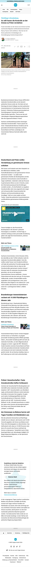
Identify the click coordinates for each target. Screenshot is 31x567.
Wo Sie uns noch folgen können (17, 550)
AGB (16, 555)
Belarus (20, 9)
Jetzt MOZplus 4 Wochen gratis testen (15, 1)
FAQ (27, 555)
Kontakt (27, 560)
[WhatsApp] (14, 546)
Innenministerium (14, 9)
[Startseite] (3, 533)
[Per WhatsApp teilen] (24, 46)
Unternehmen (22, 557)
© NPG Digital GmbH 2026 (15, 542)
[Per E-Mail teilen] (21, 46)
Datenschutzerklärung (10, 494)
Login (28, 4)
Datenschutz (22, 555)
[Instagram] (11, 546)
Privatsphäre (6, 555)
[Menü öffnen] (1, 5)
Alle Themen (18, 11)
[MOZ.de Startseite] (15, 5)
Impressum (13, 562)
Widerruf (19, 562)
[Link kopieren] (15, 46)
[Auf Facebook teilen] (18, 46)
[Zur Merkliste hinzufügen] (29, 46)
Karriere (12, 555)
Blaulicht (11, 11)
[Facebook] (20, 546)
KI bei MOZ (21, 560)
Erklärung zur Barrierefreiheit (9, 560)
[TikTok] (17, 546)
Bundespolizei (5, 11)
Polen (4, 9)
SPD (8, 9)
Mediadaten (8, 557)
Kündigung (15, 557)
